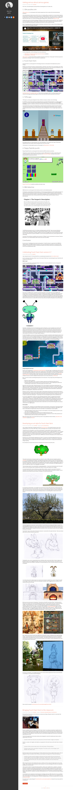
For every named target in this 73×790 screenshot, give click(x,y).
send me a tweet (27, 777)
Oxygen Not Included (51, 606)
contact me (55, 375)
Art (42, 425)
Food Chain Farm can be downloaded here (43, 779)
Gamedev (34, 4)
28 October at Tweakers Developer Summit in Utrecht (35, 53)
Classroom (42, 712)
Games (9, 13)
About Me (9, 11)
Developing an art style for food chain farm (38, 423)
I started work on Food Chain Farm (39, 370)
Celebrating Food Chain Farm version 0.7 (37, 252)
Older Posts (25, 783)
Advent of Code (56, 18)
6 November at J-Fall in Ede (30, 54)
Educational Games (48, 712)
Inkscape (24, 460)
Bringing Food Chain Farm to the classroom (38, 710)
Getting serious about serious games (36, 2)
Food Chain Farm (46, 425)
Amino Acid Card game (47, 153)
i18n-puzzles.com (26, 12)
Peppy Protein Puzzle (27, 184)
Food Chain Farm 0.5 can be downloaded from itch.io (41, 704)
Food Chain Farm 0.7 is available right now (30, 93)
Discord (32, 417)
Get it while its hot (54, 256)
